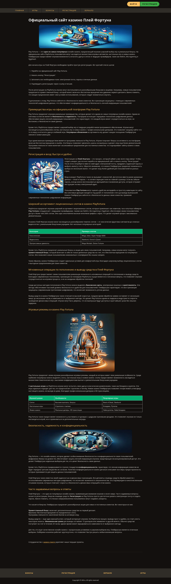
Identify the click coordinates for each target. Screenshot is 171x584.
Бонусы (50, 10)
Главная (19, 10)
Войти (133, 4)
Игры (35, 10)
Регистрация (149, 4)
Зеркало (89, 10)
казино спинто (49, 542)
